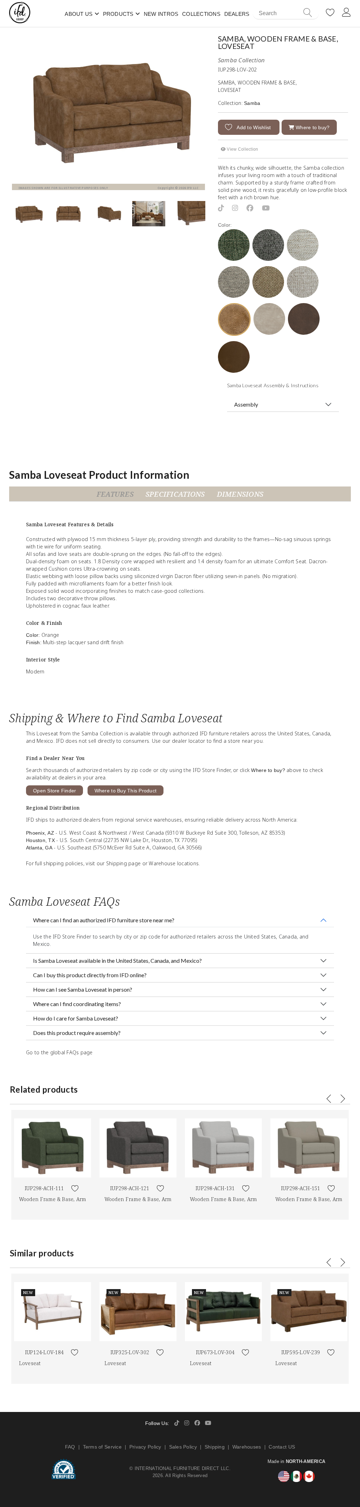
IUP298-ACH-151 (300, 1188)
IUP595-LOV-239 (300, 1352)
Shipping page (123, 863)
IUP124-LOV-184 (44, 1352)
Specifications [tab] (175, 494)
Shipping (215, 1447)
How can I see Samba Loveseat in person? (82, 989)
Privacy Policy (145, 1447)
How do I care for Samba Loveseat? (75, 1018)
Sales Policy (183, 1447)
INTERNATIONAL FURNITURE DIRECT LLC (182, 1468)
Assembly (246, 404)
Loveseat (30, 1363)
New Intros (161, 14)
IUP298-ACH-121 (129, 1188)
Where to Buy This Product (126, 790)
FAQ (70, 1447)
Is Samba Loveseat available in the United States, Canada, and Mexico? (117, 960)
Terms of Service (102, 1447)
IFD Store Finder (72, 936)
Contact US (282, 1447)
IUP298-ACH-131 (215, 1188)
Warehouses (246, 1447)
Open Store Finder (54, 790)
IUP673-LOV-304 (215, 1352)
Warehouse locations (174, 863)
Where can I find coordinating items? (77, 1003)
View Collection (242, 149)
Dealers (237, 14)
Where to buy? (312, 127)
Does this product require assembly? (77, 1032)
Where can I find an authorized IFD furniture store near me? (103, 920)
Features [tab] (115, 494)
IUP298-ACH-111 (44, 1188)
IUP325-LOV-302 (129, 1352)
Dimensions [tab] (240, 494)
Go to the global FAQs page (59, 1052)
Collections (201, 14)
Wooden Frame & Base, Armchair (59, 1199)
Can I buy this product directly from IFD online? (90, 975)
